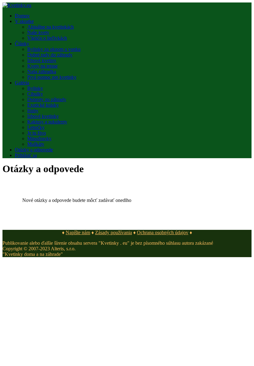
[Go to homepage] (16, 5)
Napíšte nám (78, 232)
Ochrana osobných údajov (162, 232)
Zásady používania (113, 232)
